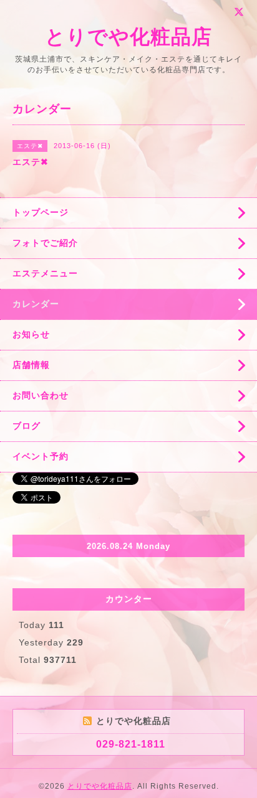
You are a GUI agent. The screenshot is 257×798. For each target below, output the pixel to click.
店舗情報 (31, 365)
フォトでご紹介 (45, 243)
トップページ (40, 212)
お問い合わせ (40, 395)
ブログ (26, 426)
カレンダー (35, 304)
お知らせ (31, 334)
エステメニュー (45, 273)
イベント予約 (40, 456)
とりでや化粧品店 (128, 37)
